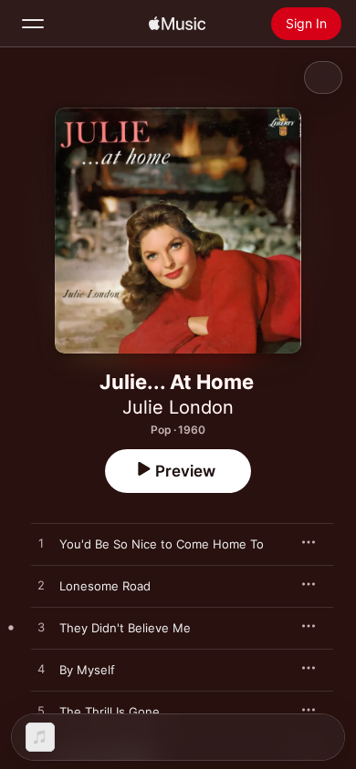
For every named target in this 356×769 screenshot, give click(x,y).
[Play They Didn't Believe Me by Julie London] (41, 628)
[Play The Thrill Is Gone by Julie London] (41, 711)
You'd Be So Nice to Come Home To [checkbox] (161, 544)
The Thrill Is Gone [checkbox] (109, 711)
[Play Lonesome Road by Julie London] (41, 586)
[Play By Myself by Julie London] (41, 669)
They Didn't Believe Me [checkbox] (125, 627)
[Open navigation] (33, 24)
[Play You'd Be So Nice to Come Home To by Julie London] (41, 544)
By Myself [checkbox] (87, 669)
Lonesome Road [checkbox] (105, 586)
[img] (177, 23)
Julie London (178, 407)
